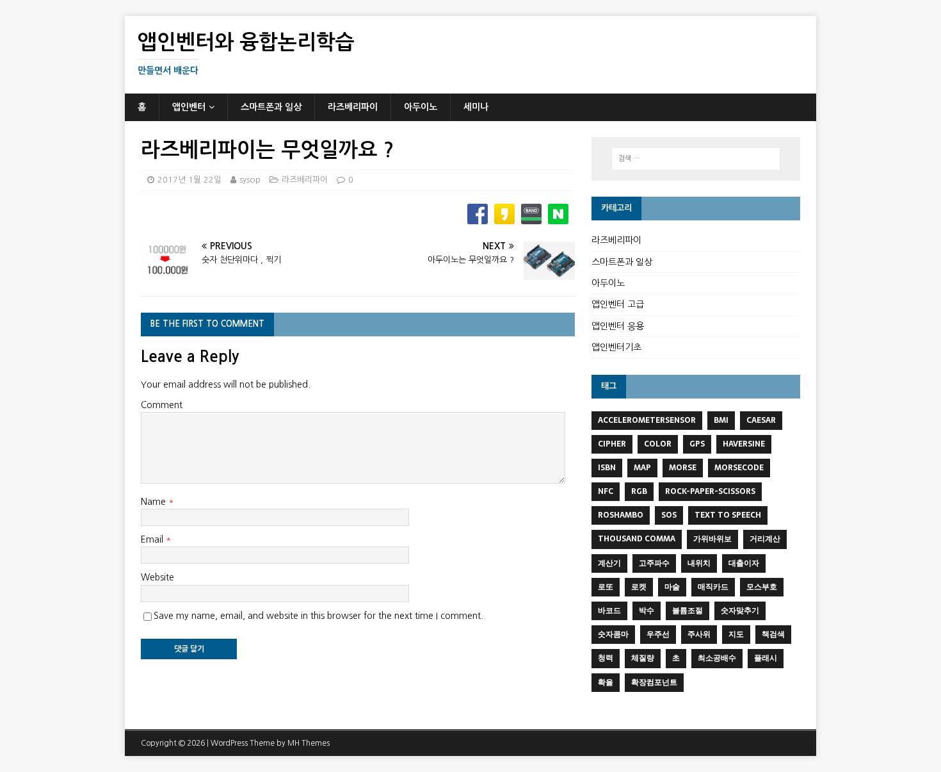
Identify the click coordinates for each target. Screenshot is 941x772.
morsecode (739, 467)
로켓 (639, 586)
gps (697, 444)
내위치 (699, 563)
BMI (721, 420)
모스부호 (761, 586)
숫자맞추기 (740, 610)
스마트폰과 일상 (271, 107)
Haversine (744, 444)
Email (153, 539)
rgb (639, 491)
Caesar (761, 420)
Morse (682, 467)
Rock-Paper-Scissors (710, 491)
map (642, 467)
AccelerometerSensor (647, 420)
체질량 (642, 658)
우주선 (658, 634)
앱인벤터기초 (616, 347)
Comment (161, 404)
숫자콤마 (613, 634)
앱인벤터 (188, 107)
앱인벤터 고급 (617, 304)
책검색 (773, 634)
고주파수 (654, 563)
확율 (605, 682)
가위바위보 (712, 538)
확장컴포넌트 (654, 682)
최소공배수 (717, 658)
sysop (250, 180)
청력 (605, 658)
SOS (669, 515)
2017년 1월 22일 (189, 180)
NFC (605, 491)
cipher (612, 444)
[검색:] (696, 158)
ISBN (607, 467)
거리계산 (765, 538)
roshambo (620, 515)
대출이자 (743, 563)
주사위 (699, 634)
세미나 (475, 107)
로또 (605, 586)
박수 (646, 610)
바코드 (609, 610)
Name (154, 501)
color (658, 444)
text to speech (728, 515)
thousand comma (636, 538)
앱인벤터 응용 (617, 326)
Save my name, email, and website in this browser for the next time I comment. (318, 615)
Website (157, 577)
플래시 (765, 658)
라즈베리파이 (353, 107)
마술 (672, 586)
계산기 (609, 563)
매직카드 (713, 586)
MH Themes (308, 743)
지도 (736, 634)
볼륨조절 (687, 610)
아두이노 (420, 107)
